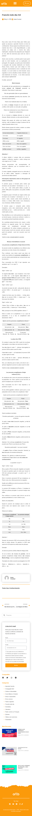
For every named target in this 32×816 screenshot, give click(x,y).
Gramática (8, 706)
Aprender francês (9, 686)
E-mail (6, 644)
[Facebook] (9, 804)
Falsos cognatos (9, 701)
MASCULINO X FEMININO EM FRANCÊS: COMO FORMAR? (24, 767)
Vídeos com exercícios (11, 717)
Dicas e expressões (10, 696)
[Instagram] (19, 804)
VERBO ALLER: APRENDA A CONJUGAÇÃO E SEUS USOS (23, 731)
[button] (15, 3)
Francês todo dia (9, 704)
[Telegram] (16, 804)
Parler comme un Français (12, 711)
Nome (6, 637)
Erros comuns (9, 699)
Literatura (7, 709)
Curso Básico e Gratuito (11, 694)
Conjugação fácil (9, 688)
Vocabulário (8, 719)
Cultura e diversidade (10, 691)
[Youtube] (13, 804)
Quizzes (7, 714)
